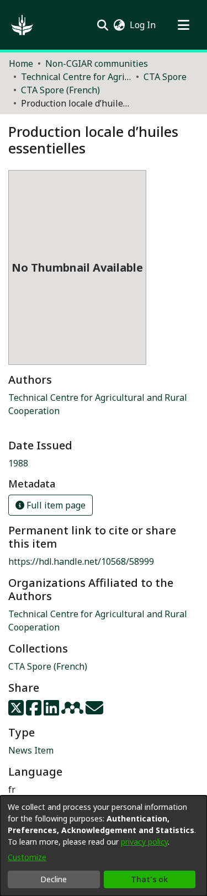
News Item (31, 750)
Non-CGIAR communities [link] (96, 63)
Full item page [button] (55, 505)
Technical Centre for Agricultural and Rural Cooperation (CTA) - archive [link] (76, 77)
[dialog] (103, 846)
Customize (27, 857)
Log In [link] (143, 25)
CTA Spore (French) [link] (60, 90)
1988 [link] (18, 463)
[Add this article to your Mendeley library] (73, 711)
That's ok (149, 879)
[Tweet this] (17, 711)
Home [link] (21, 63)
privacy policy (144, 841)
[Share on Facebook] (35, 711)
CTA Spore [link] (165, 77)
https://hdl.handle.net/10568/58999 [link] (81, 561)
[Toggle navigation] (183, 24)
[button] (22, 25)
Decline (53, 879)
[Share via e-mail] (94, 711)
